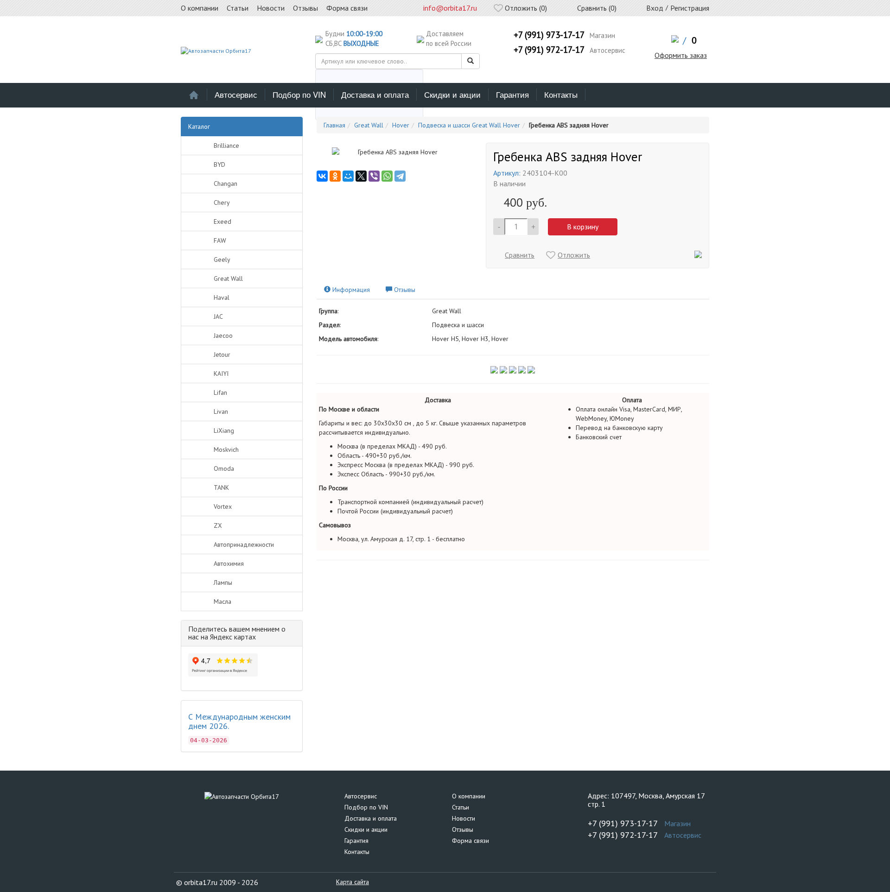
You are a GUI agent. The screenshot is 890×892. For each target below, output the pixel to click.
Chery (222, 202)
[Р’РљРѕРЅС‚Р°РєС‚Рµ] (322, 176)
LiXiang (224, 430)
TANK (221, 487)
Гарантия (512, 94)
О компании (468, 796)
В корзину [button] (582, 226)
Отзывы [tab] (403, 289)
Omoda (224, 468)
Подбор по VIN (299, 94)
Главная (334, 125)
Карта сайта (352, 882)
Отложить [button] (574, 254)
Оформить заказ (681, 55)
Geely (222, 259)
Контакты (561, 94)
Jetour (222, 354)
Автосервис (236, 94)
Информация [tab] (350, 289)
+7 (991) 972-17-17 (549, 49)
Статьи (460, 807)
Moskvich (226, 449)
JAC (218, 316)
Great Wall (228, 278)
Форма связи (470, 840)
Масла (222, 601)
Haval (221, 297)
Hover (400, 125)
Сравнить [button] (519, 254)
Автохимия (229, 563)
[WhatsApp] (387, 176)
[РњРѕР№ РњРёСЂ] (348, 176)
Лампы (223, 582)
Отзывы (462, 829)
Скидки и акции (452, 94)
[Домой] (194, 95)
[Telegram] (400, 176)
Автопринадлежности (244, 544)
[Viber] (374, 176)
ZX (218, 525)
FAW (220, 240)
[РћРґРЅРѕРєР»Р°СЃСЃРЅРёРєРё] (335, 176)
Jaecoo (223, 335)
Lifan (220, 392)
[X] (361, 176)
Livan (221, 411)
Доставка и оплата (375, 94)
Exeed (222, 221)
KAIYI (221, 373)
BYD (219, 164)
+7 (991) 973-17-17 (549, 34)
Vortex (223, 506)
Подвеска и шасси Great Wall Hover (469, 125)
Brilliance (226, 145)
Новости (463, 818)
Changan (225, 183)
